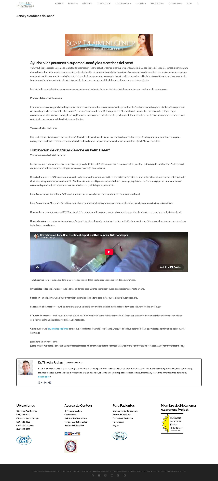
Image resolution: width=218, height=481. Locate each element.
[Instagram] (39, 382)
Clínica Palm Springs (119, 471)
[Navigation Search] (198, 5)
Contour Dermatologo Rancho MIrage (144, 471)
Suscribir (85, 471)
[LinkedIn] (50, 382)
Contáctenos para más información (45, 471)
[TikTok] (42, 382)
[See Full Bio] (51, 377)
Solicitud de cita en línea (70, 471)
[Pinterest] (45, 382)
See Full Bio (44, 376)
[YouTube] (48, 382)
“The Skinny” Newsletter (100, 471)
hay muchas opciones (58, 328)
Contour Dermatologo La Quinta (173, 471)
